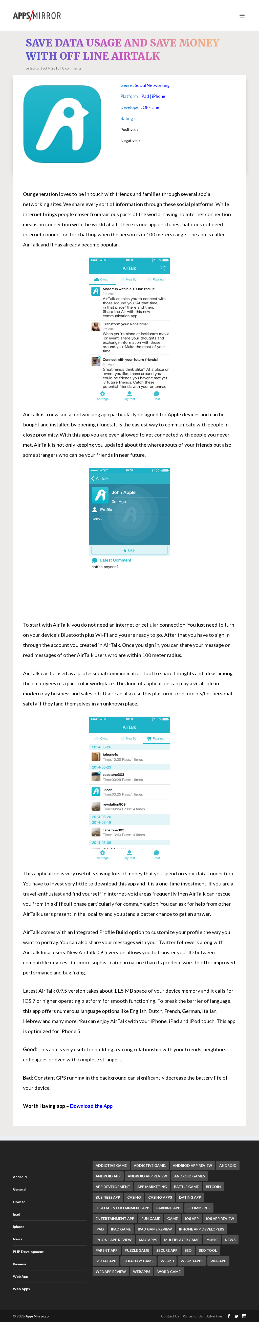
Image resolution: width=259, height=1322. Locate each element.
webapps (141, 1271)
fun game (150, 1218)
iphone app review (114, 1240)
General (19, 1189)
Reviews (20, 1264)
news (230, 1240)
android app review (147, 1176)
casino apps (160, 1197)
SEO (188, 1250)
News (17, 1239)
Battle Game (186, 1186)
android (227, 1165)
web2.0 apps (192, 1261)
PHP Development (28, 1251)
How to (19, 1202)
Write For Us (193, 1316)
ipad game (121, 1229)
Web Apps (21, 1289)
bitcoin (213, 1186)
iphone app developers (201, 1229)
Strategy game (138, 1261)
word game (169, 1271)
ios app (192, 1218)
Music (212, 1240)
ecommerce (198, 1208)
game (172, 1218)
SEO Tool (208, 1250)
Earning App (168, 1208)
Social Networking (152, 85)
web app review (111, 1271)
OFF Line (151, 107)
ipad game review (155, 1229)
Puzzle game (137, 1250)
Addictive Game (111, 1165)
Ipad (16, 1214)
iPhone (158, 96)
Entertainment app (115, 1218)
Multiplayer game (181, 1240)
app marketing (152, 1186)
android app (108, 1176)
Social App (106, 1261)
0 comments (72, 68)
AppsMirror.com (38, 1316)
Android (20, 1177)
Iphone (18, 1226)
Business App (108, 1197)
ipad (100, 1229)
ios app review (220, 1218)
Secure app (167, 1250)
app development (113, 1186)
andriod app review (192, 1165)
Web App (20, 1276)
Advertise (214, 1316)
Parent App (107, 1250)
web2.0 (167, 1261)
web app (218, 1261)
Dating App (190, 1197)
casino (134, 1197)
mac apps (148, 1240)
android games (189, 1176)
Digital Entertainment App (122, 1208)
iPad (144, 96)
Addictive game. (150, 1165)
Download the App (91, 1106)
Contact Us (170, 1316)
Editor (35, 68)
